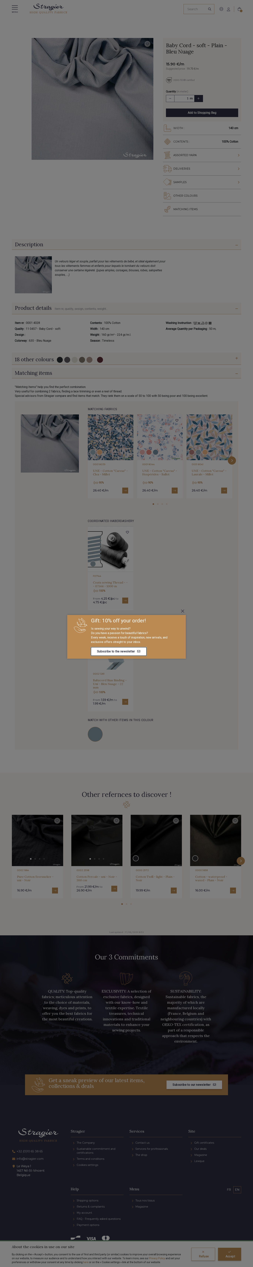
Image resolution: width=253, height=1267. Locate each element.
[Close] (182, 611)
